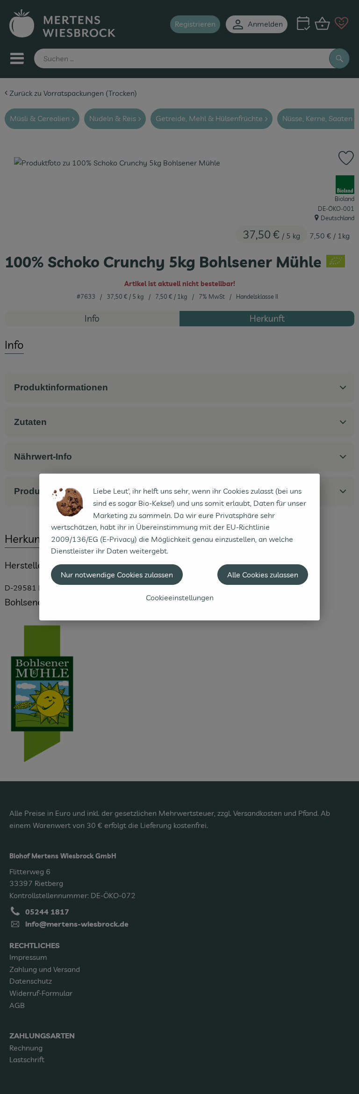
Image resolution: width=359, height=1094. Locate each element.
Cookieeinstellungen (180, 597)
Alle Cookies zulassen (262, 574)
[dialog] (179, 547)
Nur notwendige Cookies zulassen (117, 574)
